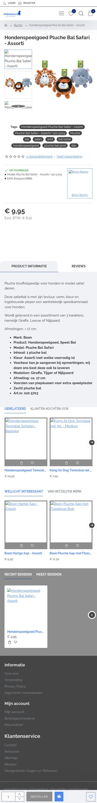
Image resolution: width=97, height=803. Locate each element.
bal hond (64, 139)
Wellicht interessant (24, 491)
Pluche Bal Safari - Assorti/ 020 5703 (40, 133)
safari (38, 139)
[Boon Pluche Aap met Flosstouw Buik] (71, 521)
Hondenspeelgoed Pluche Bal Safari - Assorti (52, 126)
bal (27, 139)
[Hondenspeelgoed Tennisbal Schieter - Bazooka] (26, 438)
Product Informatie (29, 266)
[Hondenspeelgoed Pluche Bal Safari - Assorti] (26, 607)
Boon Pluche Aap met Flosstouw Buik (71, 553)
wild (50, 139)
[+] (19, 794)
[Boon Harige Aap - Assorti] (26, 521)
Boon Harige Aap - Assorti (23, 553)
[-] (19, 799)
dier (74, 145)
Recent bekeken (18, 574)
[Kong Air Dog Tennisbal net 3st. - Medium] (71, 438)
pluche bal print (55, 145)
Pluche (18, 25)
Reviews (79, 266)
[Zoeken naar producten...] (80, 13)
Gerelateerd (15, 409)
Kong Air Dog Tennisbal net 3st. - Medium (71, 470)
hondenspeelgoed (26, 145)
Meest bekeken (49, 574)
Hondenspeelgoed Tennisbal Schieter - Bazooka (26, 470)
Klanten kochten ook (49, 409)
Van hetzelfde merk (64, 491)
